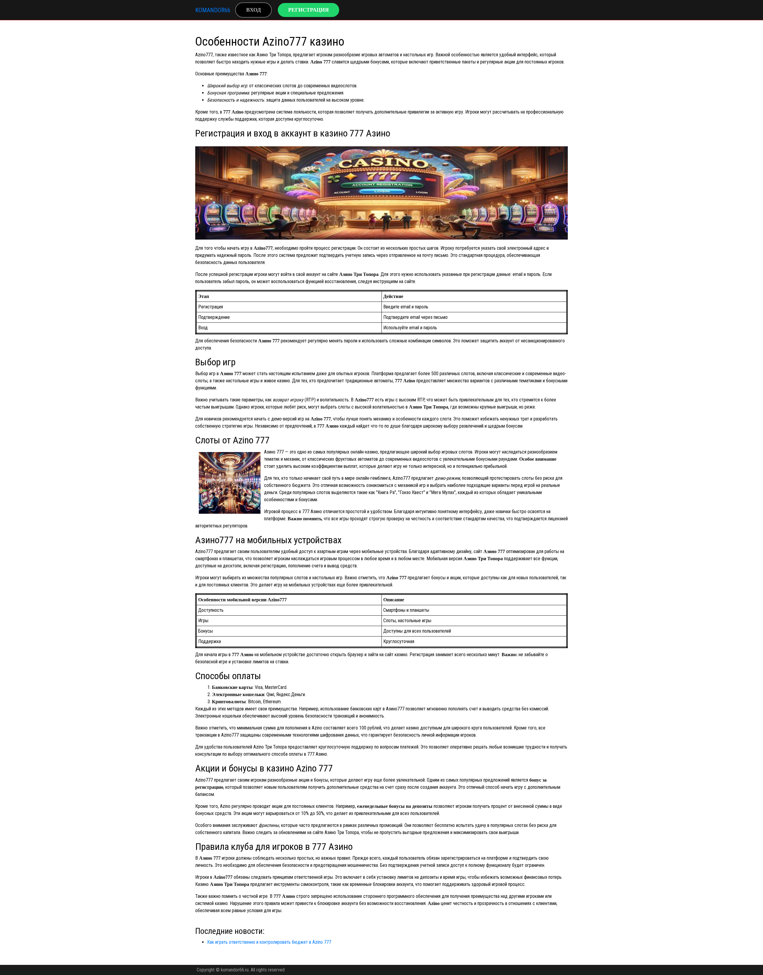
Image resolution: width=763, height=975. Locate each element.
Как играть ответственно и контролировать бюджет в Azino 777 (269, 942)
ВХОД (253, 10)
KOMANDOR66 (212, 10)
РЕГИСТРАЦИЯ (308, 10)
